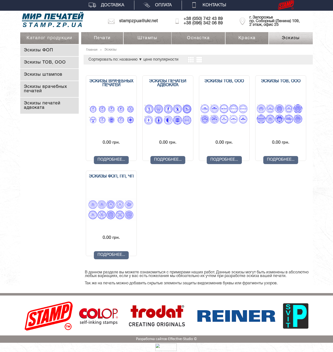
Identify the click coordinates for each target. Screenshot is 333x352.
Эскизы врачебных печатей (111, 83)
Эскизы (291, 38)
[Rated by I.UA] (166, 350)
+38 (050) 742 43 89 (203, 19)
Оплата (163, 5)
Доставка (112, 5)
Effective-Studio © (182, 339)
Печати (102, 38)
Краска (247, 38)
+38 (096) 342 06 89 (203, 23)
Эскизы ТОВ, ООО (45, 62)
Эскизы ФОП (38, 50)
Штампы (147, 38)
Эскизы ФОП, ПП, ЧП (111, 176)
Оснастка (198, 38)
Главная (92, 49)
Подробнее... (111, 159)
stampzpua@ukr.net (138, 21)
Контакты (214, 5)
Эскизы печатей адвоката (42, 105)
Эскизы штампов (43, 75)
